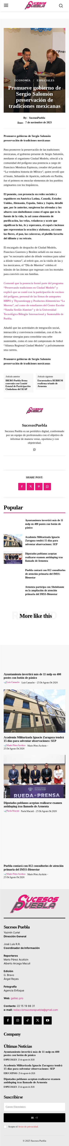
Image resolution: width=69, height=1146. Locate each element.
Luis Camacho (28, 682)
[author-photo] (12, 682)
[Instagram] (18, 1020)
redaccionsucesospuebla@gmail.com (35, 1009)
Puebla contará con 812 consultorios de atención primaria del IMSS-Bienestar (45, 574)
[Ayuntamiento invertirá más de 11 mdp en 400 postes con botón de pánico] (13, 524)
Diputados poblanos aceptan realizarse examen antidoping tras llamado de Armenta (44, 557)
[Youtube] (48, 1020)
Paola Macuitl (27, 811)
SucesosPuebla (37, 117)
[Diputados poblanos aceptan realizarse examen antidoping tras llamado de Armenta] (13, 557)
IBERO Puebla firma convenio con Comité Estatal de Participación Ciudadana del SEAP (18, 385)
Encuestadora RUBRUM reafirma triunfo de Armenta (50, 383)
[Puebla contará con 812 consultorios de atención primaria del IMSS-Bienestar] (13, 574)
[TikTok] (28, 1020)
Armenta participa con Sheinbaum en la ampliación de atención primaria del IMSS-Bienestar (44, 591)
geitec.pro (17, 998)
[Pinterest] (39, 486)
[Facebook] (22, 486)
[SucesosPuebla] (34, 410)
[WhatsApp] (34, 448)
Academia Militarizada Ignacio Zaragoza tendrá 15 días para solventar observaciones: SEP (42, 541)
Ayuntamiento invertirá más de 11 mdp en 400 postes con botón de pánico (44, 524)
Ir (32, 1117)
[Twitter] (30, 486)
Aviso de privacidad (28, 1126)
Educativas (10, 1073)
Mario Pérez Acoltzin (37, 745)
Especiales (45, 80)
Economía (23, 80)
